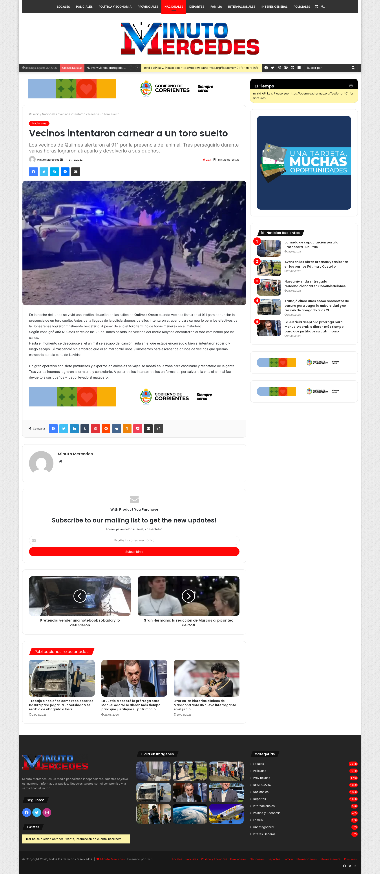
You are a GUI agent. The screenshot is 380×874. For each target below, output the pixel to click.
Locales (63, 6)
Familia (216, 6)
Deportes (196, 6)
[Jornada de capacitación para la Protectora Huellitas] (269, 248)
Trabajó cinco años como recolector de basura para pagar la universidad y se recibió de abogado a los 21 (61, 705)
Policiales (84, 6)
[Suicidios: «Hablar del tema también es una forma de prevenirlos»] (153, 814)
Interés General (274, 6)
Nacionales (173, 6)
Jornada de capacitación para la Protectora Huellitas (311, 244)
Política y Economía (115, 6)
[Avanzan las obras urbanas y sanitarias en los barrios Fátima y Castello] (269, 268)
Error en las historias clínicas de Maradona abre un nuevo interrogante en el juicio (205, 705)
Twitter (33, 827)
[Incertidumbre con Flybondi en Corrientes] (226, 814)
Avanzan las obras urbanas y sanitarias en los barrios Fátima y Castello (317, 264)
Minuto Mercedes (48, 159)
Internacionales (241, 6)
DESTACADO (262, 785)
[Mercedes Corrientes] (190, 38)
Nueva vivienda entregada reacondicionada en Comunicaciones (315, 283)
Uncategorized (263, 827)
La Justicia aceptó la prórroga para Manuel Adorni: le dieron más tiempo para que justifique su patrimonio (131, 705)
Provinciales (148, 6)
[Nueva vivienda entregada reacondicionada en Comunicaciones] (269, 287)
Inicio (36, 114)
